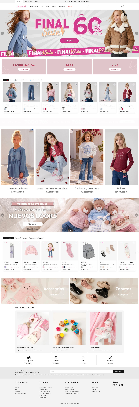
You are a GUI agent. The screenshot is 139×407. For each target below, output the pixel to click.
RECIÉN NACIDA (34, 6)
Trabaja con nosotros (20, 393)
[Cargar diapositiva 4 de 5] (71, 55)
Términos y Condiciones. (98, 374)
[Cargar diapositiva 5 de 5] (73, 55)
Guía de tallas (43, 397)
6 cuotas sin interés (83, 363)
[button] (122, 1)
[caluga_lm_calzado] (104, 291)
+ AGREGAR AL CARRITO (9, 111)
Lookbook (17, 391)
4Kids (36, 1)
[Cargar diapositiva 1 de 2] (69, 231)
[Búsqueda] (122, 6)
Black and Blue (28, 1)
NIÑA (47, 6)
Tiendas (17, 387)
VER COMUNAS (86, 1)
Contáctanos (110, 363)
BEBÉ (42, 6)
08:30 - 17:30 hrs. (69, 389)
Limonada (19, 1)
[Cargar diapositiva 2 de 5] (68, 55)
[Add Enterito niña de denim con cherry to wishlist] (114, 84)
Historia (17, 385)
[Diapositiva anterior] (2, 33)
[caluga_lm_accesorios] (35, 291)
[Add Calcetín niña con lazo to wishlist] (76, 242)
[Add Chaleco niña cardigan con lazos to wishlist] (133, 84)
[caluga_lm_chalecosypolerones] (87, 162)
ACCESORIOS (62, 6)
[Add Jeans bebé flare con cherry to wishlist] (38, 84)
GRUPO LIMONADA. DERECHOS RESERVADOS (70, 403)
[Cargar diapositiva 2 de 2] (70, 231)
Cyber (93, 385)
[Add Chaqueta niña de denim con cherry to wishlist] (18, 84)
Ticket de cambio (44, 389)
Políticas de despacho (45, 393)
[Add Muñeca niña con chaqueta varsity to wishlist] (57, 242)
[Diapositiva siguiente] (136, 33)
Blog (16, 389)
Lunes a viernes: (69, 387)
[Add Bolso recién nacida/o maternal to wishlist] (95, 242)
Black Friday (95, 387)
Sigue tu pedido (43, 395)
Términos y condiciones (45, 385)
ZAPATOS (53, 6)
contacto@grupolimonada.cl (72, 391)
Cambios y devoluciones (46, 387)
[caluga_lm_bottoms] (52, 162)
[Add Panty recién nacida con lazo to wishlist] (133, 242)
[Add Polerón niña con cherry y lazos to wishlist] (95, 84)
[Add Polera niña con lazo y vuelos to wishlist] (57, 84)
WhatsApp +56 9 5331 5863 (71, 393)
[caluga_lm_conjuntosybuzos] (17, 162)
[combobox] (106, 6)
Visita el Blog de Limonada (24, 307)
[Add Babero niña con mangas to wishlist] (38, 242)
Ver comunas (29, 363)
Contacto (67, 385)
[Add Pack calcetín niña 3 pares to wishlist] (114, 242)
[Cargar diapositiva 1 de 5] (66, 55)
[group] (69, 33)
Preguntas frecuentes (45, 391)
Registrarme (118, 371)
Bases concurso (96, 391)
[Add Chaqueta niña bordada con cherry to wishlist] (76, 84)
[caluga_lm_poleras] (121, 162)
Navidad (94, 389)
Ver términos (56, 363)
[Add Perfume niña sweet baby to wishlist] (18, 242)
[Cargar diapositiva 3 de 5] (69, 55)
